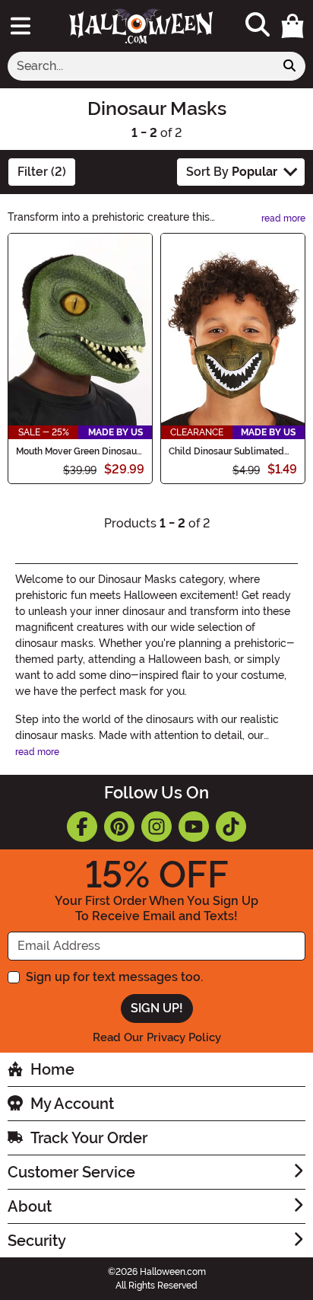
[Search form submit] (289, 66)
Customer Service (71, 1172)
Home (52, 1069)
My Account (72, 1103)
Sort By (231, 171)
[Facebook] (82, 826)
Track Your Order (88, 1138)
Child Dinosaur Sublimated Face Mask (226, 451)
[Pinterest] (119, 826)
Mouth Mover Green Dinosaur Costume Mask (78, 451)
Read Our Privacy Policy (157, 1037)
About (30, 1206)
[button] (292, 26)
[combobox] (141, 66)
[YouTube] (194, 826)
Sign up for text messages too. (114, 977)
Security (37, 1240)
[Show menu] (20, 25)
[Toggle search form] (257, 25)
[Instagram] (156, 826)
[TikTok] (231, 826)
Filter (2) (41, 171)
